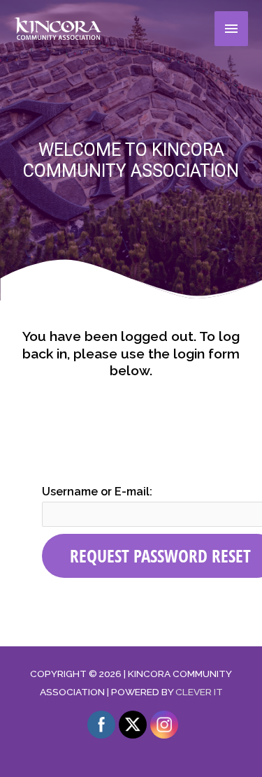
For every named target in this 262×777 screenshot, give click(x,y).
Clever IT (199, 691)
